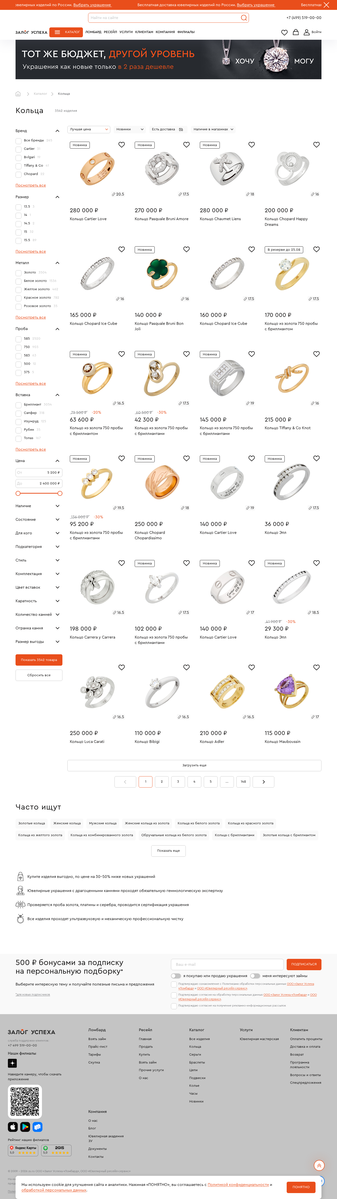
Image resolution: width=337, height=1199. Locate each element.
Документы (97, 1149)
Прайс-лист (97, 1046)
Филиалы (186, 32)
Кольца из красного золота (250, 823)
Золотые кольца (31, 823)
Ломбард (93, 32)
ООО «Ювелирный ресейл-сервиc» (222, 988)
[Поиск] (244, 18)
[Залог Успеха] (31, 32)
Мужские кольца (102, 823)
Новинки (196, 1101)
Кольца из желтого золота (40, 835)
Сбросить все (39, 675)
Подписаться (304, 964)
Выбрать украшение (49, 5)
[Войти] (311, 32)
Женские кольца (67, 823)
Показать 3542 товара (39, 660)
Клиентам (144, 32)
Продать (146, 1046)
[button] (168, 129)
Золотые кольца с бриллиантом (289, 835)
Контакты (96, 1157)
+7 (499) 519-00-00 (303, 18)
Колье (194, 1085)
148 (243, 781)
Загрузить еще (194, 765)
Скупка (94, 1062)
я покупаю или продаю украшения (215, 976)
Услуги (126, 32)
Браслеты (197, 1062)
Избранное (284, 32)
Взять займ (97, 1039)
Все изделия (199, 1039)
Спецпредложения (305, 1082)
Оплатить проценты (306, 1039)
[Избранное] (122, 144)
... (226, 781)
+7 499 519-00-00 (22, 1045)
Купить (144, 1054)
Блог (92, 1128)
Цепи (193, 1070)
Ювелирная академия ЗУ (106, 1139)
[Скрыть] (326, 6)
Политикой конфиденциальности (238, 1185)
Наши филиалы (22, 1053)
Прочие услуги (151, 1070)
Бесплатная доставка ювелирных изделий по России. (143, 5)
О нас (143, 1078)
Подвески (197, 1078)
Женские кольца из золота (147, 823)
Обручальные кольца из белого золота (173, 835)
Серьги (195, 1054)
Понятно (301, 1187)
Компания (165, 32)
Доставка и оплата (305, 1046)
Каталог (72, 32)
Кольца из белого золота (199, 823)
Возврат (297, 1054)
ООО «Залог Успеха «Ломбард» (285, 994)
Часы (193, 1093)
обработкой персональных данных (53, 1190)
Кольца (195, 1046)
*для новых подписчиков (33, 994)
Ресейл (110, 32)
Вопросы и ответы (305, 1075)
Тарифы (94, 1054)
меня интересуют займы (284, 976)
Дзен (12, 1063)
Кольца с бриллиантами (234, 835)
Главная (19, 94)
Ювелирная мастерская (259, 1039)
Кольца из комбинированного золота (102, 835)
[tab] (92, 195)
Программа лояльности (299, 1065)
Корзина (296, 32)
